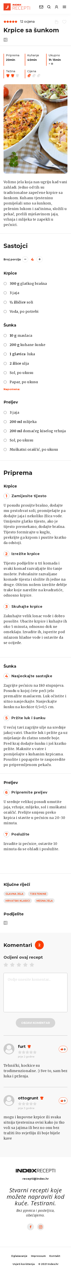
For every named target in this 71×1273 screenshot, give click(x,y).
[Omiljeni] (63, 22)
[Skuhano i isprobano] (56, 22)
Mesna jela (44, 900)
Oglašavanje (19, 1255)
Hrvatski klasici (18, 900)
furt (22, 1046)
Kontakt (54, 1255)
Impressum (38, 1255)
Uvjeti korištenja (24, 1264)
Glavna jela (14, 893)
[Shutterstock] (35, 129)
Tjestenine (38, 893)
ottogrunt (28, 1098)
